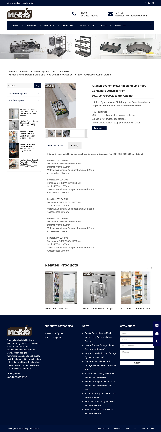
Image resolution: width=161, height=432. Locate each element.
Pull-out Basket (61, 71)
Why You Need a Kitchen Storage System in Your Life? (100, 355)
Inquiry (74, 145)
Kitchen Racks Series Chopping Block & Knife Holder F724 (99, 308)
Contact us (119, 25)
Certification (87, 25)
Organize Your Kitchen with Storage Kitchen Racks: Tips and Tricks (100, 365)
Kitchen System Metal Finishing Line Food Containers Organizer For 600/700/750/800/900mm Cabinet (60, 74)
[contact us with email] (157, 325)
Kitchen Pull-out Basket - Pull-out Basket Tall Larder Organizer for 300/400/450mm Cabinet (137, 308)
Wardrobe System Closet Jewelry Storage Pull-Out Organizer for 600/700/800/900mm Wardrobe (28, 147)
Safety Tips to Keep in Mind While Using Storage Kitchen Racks (98, 337)
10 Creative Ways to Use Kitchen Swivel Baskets (100, 395)
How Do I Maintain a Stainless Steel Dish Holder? (99, 411)
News (103, 25)
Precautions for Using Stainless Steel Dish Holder (100, 403)
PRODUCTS (103, 428)
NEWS (117, 428)
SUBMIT (137, 363)
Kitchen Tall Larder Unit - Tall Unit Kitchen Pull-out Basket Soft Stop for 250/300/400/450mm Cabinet (61, 308)
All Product (24, 71)
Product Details (56, 145)
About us (31, 25)
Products (49, 25)
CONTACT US (147, 428)
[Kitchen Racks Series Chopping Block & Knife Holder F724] (99, 288)
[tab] (24, 93)
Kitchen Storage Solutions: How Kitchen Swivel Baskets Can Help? (100, 385)
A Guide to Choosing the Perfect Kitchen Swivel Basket (100, 375)
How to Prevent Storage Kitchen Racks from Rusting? (100, 347)
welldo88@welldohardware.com (131, 15)
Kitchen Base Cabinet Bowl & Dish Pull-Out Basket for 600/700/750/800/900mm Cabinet (30, 163)
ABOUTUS (131, 428)
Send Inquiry (99, 128)
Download (67, 25)
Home (15, 25)
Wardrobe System (18, 93)
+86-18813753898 (89, 15)
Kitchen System (41, 71)
